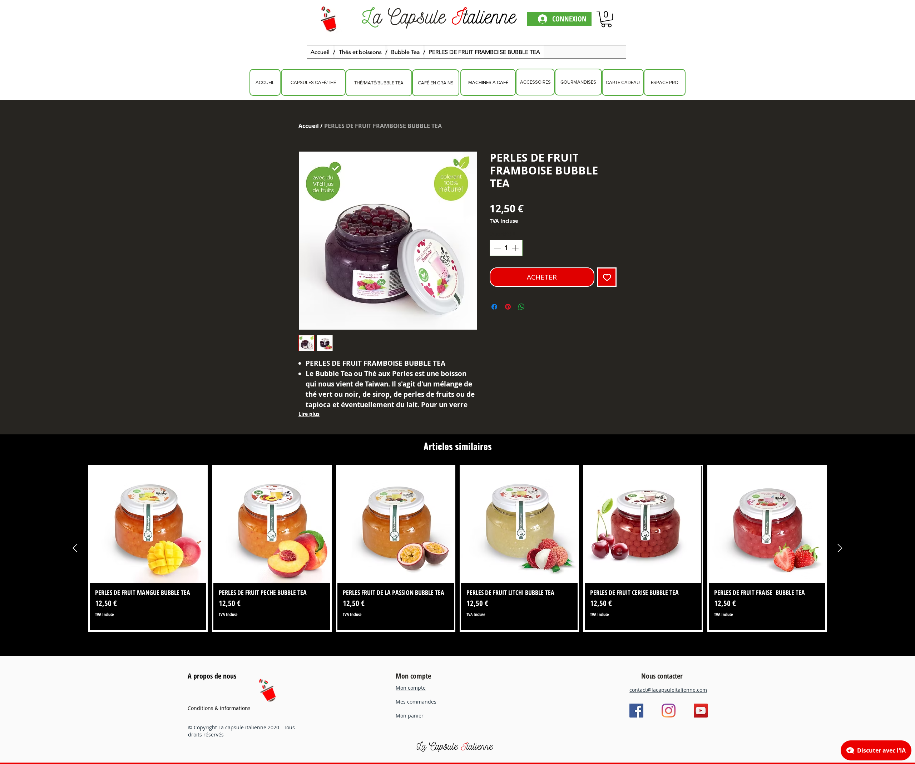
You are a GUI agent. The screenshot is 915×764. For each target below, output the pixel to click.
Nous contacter (662, 676)
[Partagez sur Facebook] (494, 306)
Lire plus (309, 413)
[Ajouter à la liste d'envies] (607, 277)
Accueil (308, 126)
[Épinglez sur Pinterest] (508, 306)
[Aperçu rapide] (148, 524)
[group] (457, 548)
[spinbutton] (506, 248)
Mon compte (413, 676)
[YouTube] (701, 711)
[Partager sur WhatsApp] (521, 306)
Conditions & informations (219, 708)
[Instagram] (669, 711)
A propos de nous (212, 676)
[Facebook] (636, 711)
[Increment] (516, 248)
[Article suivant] (840, 548)
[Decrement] (497, 248)
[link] (606, 19)
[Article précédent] (75, 548)
